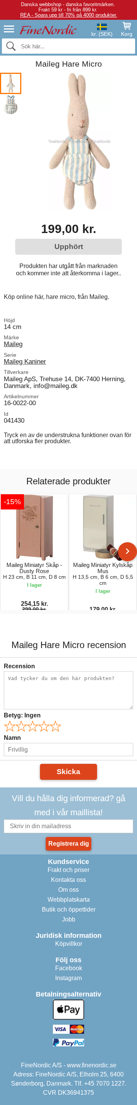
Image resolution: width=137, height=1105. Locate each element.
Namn (12, 738)
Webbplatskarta (69, 899)
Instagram (68, 978)
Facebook (68, 968)
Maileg (13, 344)
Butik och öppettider (69, 909)
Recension (19, 666)
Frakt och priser (68, 870)
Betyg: (22, 715)
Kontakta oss (68, 880)
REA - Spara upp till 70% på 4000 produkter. (68, 15)
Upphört (68, 247)
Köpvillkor (68, 944)
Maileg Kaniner (25, 361)
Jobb (68, 919)
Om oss (68, 889)
